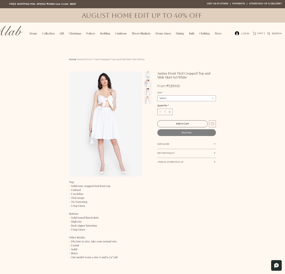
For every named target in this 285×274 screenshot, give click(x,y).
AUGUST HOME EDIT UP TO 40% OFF (143, 15)
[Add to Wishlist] (212, 123)
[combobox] (186, 98)
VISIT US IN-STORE (217, 3)
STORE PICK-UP (258, 3)
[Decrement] (160, 112)
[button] (257, 33)
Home (72, 59)
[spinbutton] (165, 112)
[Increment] (170, 112)
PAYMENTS (238, 3)
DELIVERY (276, 3)
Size (160, 92)
